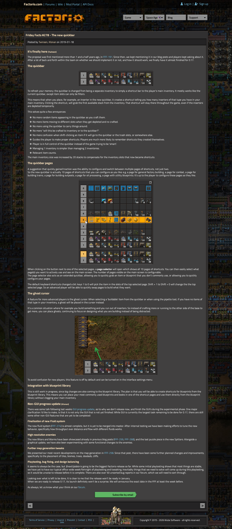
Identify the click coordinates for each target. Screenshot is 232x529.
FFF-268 (129, 439)
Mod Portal (73, 4)
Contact (81, 520)
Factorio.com (33, 4)
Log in (187, 4)
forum (81, 487)
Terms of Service (37, 520)
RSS (90, 520)
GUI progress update (83, 409)
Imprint (60, 520)
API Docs (88, 4)
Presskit (71, 520)
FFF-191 (107, 57)
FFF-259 (118, 439)
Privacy (51, 520)
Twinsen (43, 42)
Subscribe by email (123, 495)
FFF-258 (108, 453)
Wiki (60, 4)
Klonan (52, 42)
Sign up (203, 4)
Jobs (62, 522)
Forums (50, 4)
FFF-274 (56, 426)
